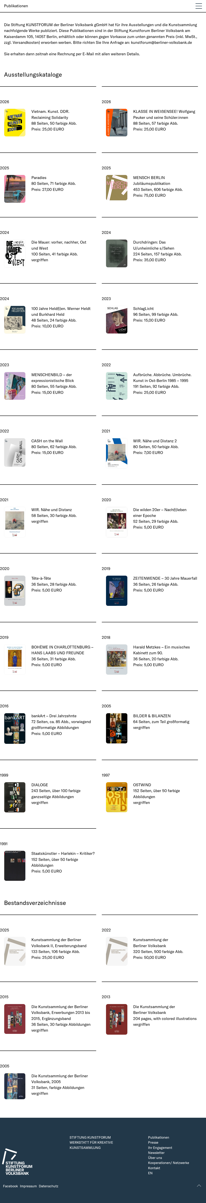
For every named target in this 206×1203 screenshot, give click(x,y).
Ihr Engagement (160, 1147)
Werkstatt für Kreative (91, 1142)
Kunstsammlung (85, 1147)
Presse (153, 1142)
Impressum (28, 1186)
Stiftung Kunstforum (90, 1137)
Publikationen (16, 5)
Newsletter (156, 1153)
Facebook (10, 1186)
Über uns (155, 1158)
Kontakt (154, 1168)
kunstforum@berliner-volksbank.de (161, 42)
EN (150, 1173)
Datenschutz (48, 1186)
